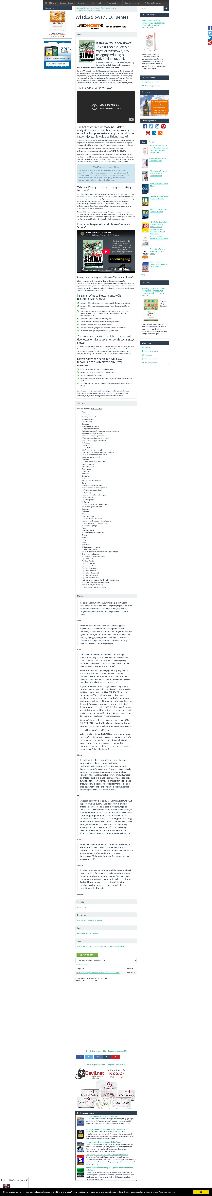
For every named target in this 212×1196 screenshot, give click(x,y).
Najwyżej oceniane (151, 351)
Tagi (79, 941)
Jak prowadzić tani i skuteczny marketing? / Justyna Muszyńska (158, 264)
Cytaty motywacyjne (153, 3)
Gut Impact (103, 946)
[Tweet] (89, 1057)
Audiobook (81, 933)
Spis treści (81, 403)
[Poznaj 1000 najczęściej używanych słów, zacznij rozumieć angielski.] (154, 105)
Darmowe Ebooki (66, 3)
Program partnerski (151, 362)
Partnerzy (149, 355)
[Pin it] (115, 1057)
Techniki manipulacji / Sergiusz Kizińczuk (101, 1116)
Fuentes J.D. (81, 907)
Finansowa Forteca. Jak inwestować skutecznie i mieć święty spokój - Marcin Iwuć (153, 24)
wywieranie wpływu (84, 946)
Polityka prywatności (152, 359)
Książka (95, 933)
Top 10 (151, 142)
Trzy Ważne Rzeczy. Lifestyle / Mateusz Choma (157, 251)
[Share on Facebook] (80, 1057)
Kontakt (148, 347)
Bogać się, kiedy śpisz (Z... (117, 1051)
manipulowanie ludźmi (116, 946)
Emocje (95, 946)
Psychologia (94, 8)
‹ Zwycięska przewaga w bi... (95, 1051)
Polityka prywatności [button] (167, 1192)
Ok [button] (201, 1192)
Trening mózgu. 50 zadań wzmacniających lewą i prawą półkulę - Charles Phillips (153, 292)
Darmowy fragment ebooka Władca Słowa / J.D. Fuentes (99, 973)
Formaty (80, 928)
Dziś (143, 142)
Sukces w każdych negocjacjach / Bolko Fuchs (103, 1142)
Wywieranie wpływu (108, 8)
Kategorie (82, 3)
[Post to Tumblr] (106, 1057)
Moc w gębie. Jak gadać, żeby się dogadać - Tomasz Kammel (158, 173)
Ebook (88, 933)
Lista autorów (97, 3)
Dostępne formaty (132, 3)
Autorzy (80, 902)
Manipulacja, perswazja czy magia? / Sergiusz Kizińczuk (107, 1155)
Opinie (80, 596)
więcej (142, 274)
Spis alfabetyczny (113, 3)
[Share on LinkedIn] (98, 1057)
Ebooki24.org (50, 3)
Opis (79, 34)
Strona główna (82, 8)
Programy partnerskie (152, 86)
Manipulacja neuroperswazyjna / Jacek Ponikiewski (105, 1129)
